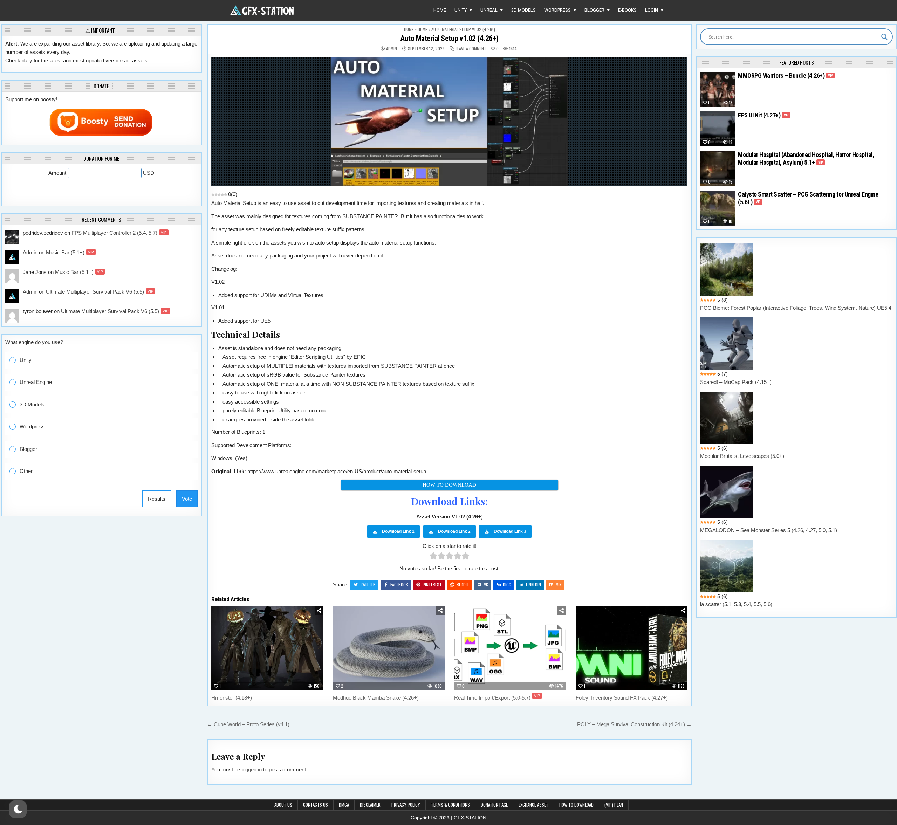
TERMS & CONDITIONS (450, 804)
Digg (507, 584)
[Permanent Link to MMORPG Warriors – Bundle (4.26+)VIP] (717, 89)
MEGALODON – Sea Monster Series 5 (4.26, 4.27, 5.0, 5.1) (768, 530)
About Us (283, 804)
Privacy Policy (405, 804)
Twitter (368, 584)
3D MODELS (523, 10)
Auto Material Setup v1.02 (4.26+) (449, 38)
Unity (460, 10)
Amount (58, 173)
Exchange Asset (533, 804)
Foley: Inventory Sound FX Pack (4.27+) (622, 698)
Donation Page (494, 804)
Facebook (399, 584)
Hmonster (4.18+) (231, 698)
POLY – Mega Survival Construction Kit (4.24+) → (634, 724)
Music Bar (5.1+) (70, 252)
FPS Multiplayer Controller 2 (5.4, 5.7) (119, 233)
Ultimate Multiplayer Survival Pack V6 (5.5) (99, 292)
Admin (391, 49)
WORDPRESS (557, 10)
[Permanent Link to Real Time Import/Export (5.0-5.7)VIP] (510, 648)
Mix (559, 584)
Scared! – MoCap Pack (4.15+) (736, 382)
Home (439, 10)
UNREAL (489, 10)
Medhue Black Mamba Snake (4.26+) (376, 698)
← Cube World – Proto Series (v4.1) (248, 724)
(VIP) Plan (613, 804)
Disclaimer (370, 804)
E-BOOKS (627, 10)
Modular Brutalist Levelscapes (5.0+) (742, 456)
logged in (251, 769)
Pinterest (432, 584)
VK (486, 584)
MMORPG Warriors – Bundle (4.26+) (785, 75)
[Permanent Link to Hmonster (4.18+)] (267, 648)
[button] (106, 360)
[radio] (433, 557)
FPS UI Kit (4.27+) (763, 115)
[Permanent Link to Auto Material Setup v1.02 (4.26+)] (449, 121)
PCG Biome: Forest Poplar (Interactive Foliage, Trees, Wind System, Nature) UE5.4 (795, 308)
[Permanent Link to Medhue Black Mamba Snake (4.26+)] (389, 648)
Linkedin (533, 584)
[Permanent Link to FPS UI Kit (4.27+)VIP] (717, 128)
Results (156, 499)
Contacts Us (315, 804)
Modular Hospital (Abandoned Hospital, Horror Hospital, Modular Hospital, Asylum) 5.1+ (806, 158)
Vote (187, 499)
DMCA (344, 804)
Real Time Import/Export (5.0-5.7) (497, 698)
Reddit (463, 584)
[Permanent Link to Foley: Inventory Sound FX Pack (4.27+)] (631, 648)
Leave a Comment (471, 49)
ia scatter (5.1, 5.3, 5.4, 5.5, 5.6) (736, 604)
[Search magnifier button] (884, 37)
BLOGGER (594, 10)
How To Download (576, 804)
